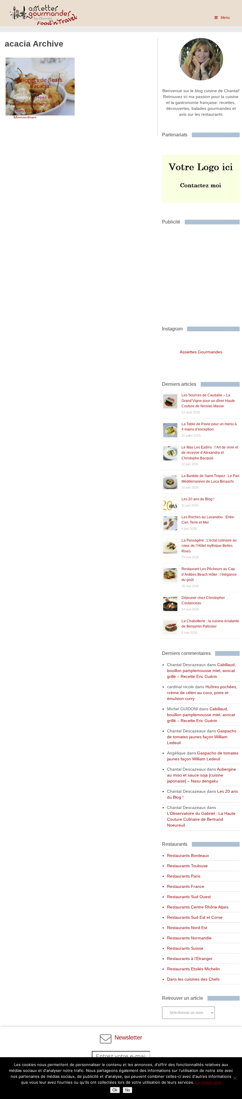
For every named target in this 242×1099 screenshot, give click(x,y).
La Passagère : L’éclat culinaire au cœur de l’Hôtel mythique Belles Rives (209, 545)
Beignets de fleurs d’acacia (40, 83)
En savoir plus (208, 1082)
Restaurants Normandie (189, 938)
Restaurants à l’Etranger (189, 958)
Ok (114, 1090)
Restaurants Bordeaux (188, 855)
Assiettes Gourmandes (201, 352)
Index (55, 104)
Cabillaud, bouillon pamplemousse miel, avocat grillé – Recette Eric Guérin (201, 670)
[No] (235, 1078)
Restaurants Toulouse (187, 865)
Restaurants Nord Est (187, 927)
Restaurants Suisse (185, 948)
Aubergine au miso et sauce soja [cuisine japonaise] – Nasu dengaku (201, 775)
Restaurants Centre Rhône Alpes (197, 907)
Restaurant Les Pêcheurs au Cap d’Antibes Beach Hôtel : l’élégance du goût (209, 574)
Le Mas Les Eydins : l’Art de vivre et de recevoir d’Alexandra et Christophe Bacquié (210, 452)
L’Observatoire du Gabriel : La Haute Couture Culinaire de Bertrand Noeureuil (201, 819)
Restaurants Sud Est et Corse (195, 917)
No (127, 1090)
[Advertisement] (202, 273)
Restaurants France (185, 886)
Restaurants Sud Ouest (189, 896)
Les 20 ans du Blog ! (198, 499)
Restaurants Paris (183, 876)
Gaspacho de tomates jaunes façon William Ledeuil (201, 737)
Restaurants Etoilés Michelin (193, 968)
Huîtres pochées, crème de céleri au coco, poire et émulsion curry (202, 692)
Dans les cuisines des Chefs (193, 979)
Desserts (39, 104)
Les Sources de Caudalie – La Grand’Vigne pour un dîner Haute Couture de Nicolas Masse (208, 400)
